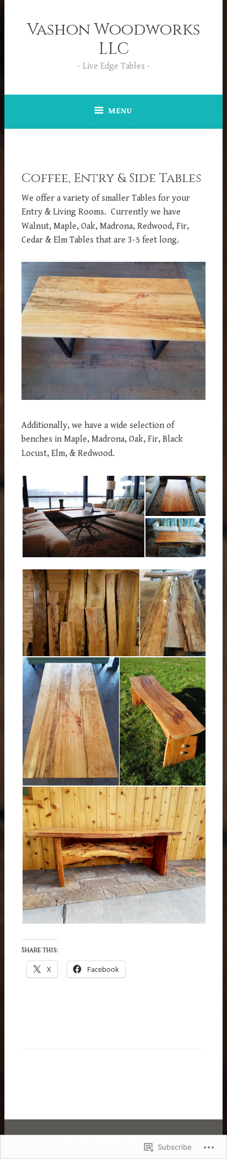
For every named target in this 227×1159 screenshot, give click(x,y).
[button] (82, 516)
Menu (120, 111)
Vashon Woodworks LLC (113, 39)
